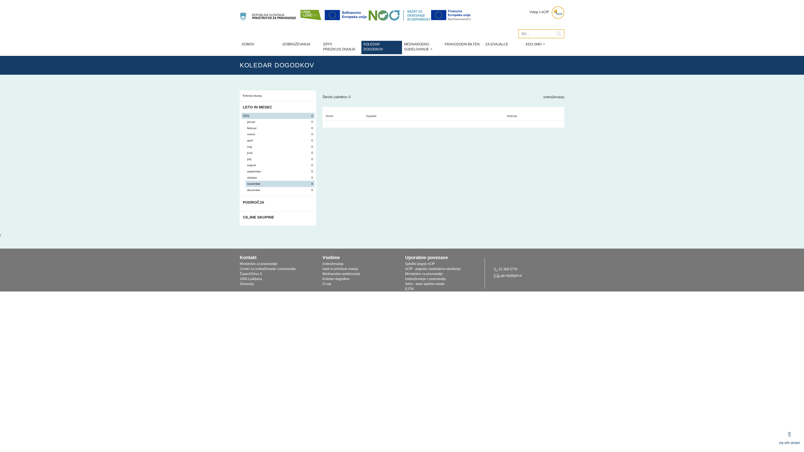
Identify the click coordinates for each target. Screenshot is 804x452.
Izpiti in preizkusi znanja (340, 269)
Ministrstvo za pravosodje (424, 274)
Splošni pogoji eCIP (420, 264)
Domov (248, 44)
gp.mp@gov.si (511, 275)
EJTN (409, 289)
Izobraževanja (296, 44)
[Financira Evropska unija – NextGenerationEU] (451, 15)
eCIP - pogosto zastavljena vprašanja (433, 269)
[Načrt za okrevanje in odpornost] (399, 15)
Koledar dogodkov (336, 279)
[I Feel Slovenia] (310, 12)
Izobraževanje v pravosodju (425, 279)
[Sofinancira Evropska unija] (346, 15)
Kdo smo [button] (534, 44)
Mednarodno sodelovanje (341, 274)
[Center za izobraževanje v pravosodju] (268, 12)
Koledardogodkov (373, 46)
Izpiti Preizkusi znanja (339, 46)
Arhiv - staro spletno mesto (425, 284)
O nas (326, 284)
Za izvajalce (496, 44)
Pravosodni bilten (462, 44)
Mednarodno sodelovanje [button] (417, 46)
